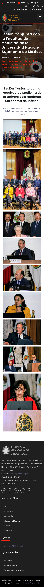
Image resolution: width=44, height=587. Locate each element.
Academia (8, 560)
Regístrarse (35, 9)
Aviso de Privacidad (31, 583)
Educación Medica (12, 521)
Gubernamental (10, 565)
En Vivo (7, 526)
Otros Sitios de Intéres (14, 570)
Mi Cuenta (8, 511)
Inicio (4, 57)
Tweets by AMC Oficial (12, 546)
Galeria (14, 57)
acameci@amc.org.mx (18, 473)
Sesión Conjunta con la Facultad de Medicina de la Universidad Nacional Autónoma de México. (19, 64)
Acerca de (8, 516)
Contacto (8, 530)
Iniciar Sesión (20, 9)
